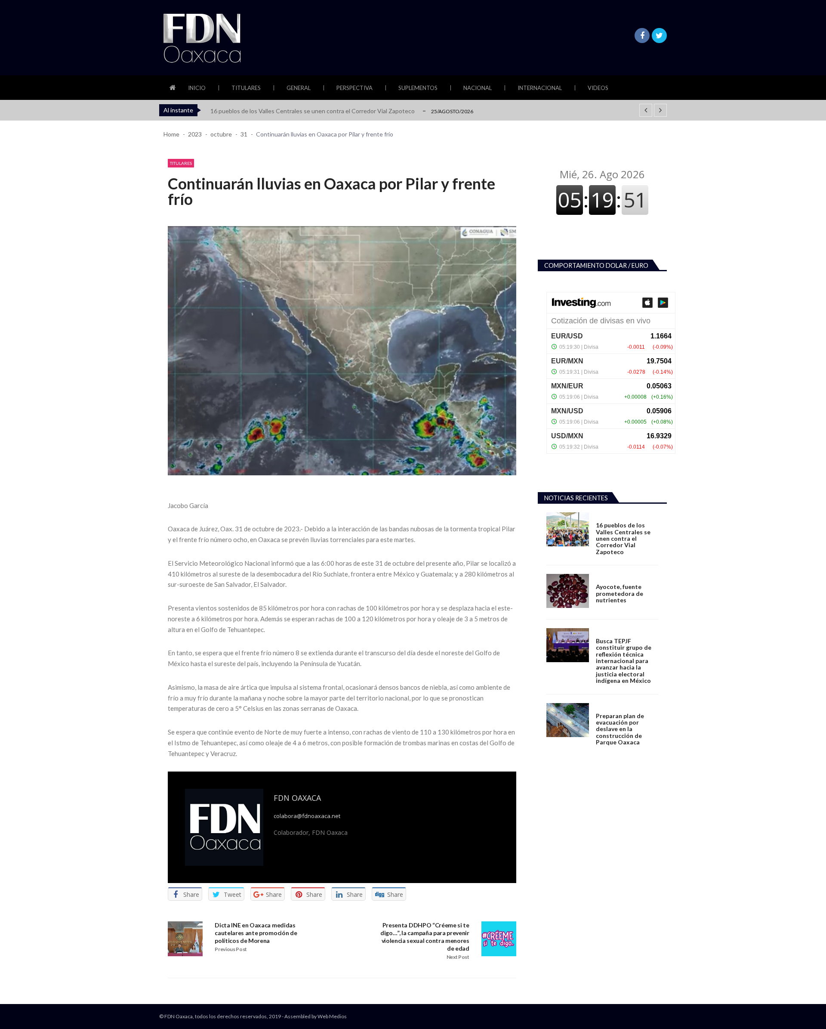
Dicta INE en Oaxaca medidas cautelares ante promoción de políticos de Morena (256, 932)
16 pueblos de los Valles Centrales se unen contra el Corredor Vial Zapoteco (312, 111)
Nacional (477, 87)
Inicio (197, 87)
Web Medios (332, 1016)
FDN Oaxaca (297, 798)
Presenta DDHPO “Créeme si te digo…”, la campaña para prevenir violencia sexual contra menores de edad (424, 936)
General (299, 87)
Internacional (540, 87)
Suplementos (418, 87)
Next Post (458, 957)
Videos (598, 87)
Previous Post (231, 949)
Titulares (246, 87)
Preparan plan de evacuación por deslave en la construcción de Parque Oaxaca (620, 729)
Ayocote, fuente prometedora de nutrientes (619, 593)
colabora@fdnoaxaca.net (307, 816)
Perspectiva (354, 87)
